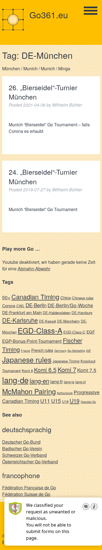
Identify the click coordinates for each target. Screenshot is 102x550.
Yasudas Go (88, 402)
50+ (6, 297)
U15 (56, 400)
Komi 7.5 (86, 370)
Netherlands (65, 393)
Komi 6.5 (45, 369)
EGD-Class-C (74, 332)
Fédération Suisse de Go (26, 494)
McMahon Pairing (29, 391)
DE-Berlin (36, 305)
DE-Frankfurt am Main (22, 312)
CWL (20, 305)
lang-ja (69, 381)
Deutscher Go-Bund (21, 442)
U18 (65, 401)
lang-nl (80, 381)
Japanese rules (26, 359)
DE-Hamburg (82, 312)
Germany (60, 351)
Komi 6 (27, 370)
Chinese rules (83, 297)
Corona (8, 305)
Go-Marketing (76, 351)
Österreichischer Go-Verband (30, 461)
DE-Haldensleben (56, 312)
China (65, 297)
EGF (90, 332)
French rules (42, 350)
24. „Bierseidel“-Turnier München (43, 176)
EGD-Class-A (40, 330)
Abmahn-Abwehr (34, 268)
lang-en (39, 380)
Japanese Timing (65, 361)
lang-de (15, 379)
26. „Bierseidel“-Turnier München (43, 92)
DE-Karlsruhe (20, 320)
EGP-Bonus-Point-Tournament (32, 341)
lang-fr (56, 381)
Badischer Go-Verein (22, 448)
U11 (45, 400)
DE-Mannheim (68, 321)
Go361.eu (48, 14)
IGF (88, 351)
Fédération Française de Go (29, 487)
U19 (74, 401)
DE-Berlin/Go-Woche (70, 305)
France (25, 351)
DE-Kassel (47, 321)
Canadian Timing (35, 296)
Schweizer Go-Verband (24, 455)
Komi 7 (67, 369)
